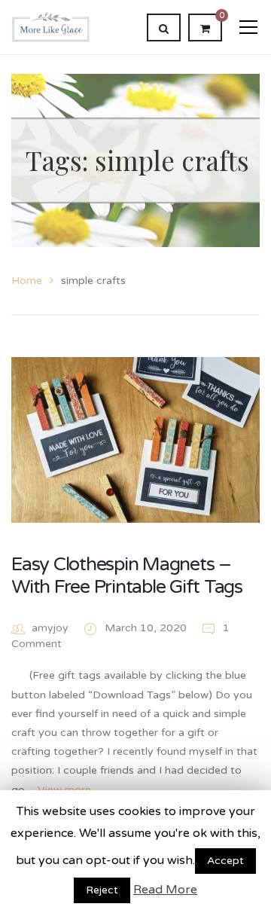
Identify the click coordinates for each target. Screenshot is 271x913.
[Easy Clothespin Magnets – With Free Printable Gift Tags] (135, 440)
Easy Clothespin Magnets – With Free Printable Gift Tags (126, 575)
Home (26, 280)
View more (64, 789)
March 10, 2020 (147, 627)
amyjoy (50, 627)
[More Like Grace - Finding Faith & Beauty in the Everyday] (50, 26)
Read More (165, 889)
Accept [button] (225, 860)
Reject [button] (102, 890)
